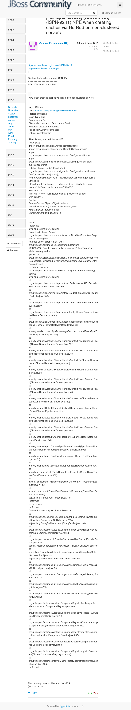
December (13, 107)
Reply (33, 692)
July (10, 123)
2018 (11, 100)
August (11, 120)
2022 (11, 60)
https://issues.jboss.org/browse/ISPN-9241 (56, 110)
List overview (15, 243)
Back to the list (113, 51)
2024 (11, 40)
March (11, 136)
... (30, 94)
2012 (11, 205)
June (11, 126)
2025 (11, 30)
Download (14, 249)
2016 (11, 165)
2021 (11, 70)
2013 (11, 195)
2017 (11, 155)
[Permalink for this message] (97, 49)
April (10, 132)
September (13, 116)
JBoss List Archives (89, 5)
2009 (11, 234)
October (12, 113)
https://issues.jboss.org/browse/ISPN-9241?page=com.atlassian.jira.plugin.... (50, 67)
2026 (11, 20)
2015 (11, 175)
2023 (11, 50)
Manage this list (112, 12)
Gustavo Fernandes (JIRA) (53, 43)
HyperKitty (64, 706)
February (12, 139)
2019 (11, 90)
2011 (11, 215)
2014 (11, 185)
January (12, 142)
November (13, 110)
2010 (11, 225)
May (10, 129)
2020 (11, 80)
